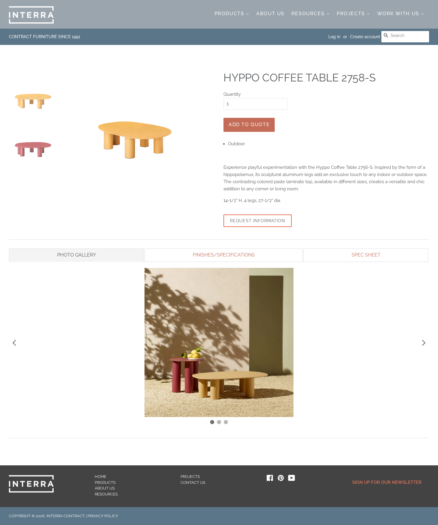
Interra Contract (65, 516)
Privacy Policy (103, 516)
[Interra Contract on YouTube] (291, 479)
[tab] (76, 255)
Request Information (257, 220)
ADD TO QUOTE (249, 124)
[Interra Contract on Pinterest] (280, 479)
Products (230, 13)
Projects (351, 13)
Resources (308, 13)
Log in (334, 36)
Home (100, 476)
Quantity (232, 94)
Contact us (193, 482)
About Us (270, 13)
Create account (365, 36)
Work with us (399, 13)
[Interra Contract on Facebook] (269, 479)
